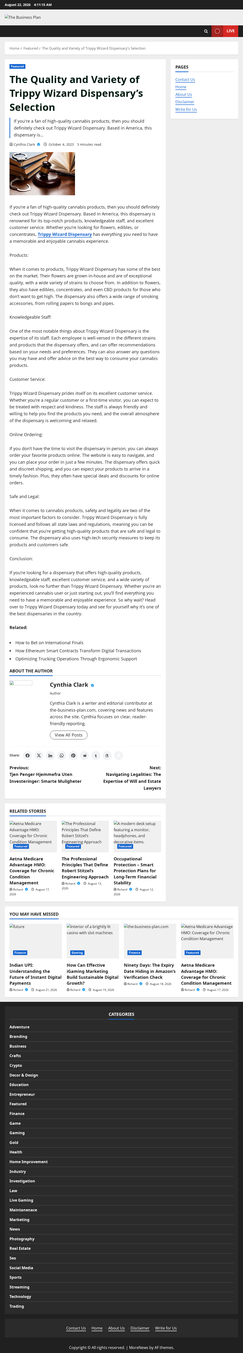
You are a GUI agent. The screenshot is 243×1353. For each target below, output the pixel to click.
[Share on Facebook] (27, 755)
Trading (16, 1306)
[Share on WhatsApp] (61, 755)
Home (180, 86)
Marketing (19, 1219)
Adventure (19, 1027)
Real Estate (20, 1248)
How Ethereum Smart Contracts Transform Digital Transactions (78, 650)
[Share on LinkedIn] (50, 755)
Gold (13, 1142)
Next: (132, 778)
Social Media (21, 1267)
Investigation (22, 1181)
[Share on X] (38, 755)
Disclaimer (184, 101)
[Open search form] (206, 31)
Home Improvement (28, 1161)
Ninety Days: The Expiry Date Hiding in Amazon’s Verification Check (150, 971)
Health (15, 1152)
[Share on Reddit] (84, 755)
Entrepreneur (22, 1094)
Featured (17, 66)
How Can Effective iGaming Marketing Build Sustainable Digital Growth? (92, 974)
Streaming (19, 1287)
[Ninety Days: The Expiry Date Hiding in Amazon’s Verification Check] (150, 941)
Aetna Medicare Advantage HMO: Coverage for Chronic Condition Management (31, 871)
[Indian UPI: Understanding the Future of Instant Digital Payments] (35, 941)
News (14, 1229)
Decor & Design (23, 1075)
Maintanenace (23, 1210)
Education (19, 1084)
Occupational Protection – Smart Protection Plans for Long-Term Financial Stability (135, 871)
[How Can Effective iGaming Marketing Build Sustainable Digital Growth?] (93, 941)
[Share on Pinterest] (73, 755)
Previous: (45, 774)
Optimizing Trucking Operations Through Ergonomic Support (76, 659)
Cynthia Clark (25, 144)
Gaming (77, 953)
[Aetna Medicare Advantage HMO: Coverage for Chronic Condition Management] (33, 836)
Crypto (15, 1065)
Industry (17, 1171)
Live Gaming (21, 1200)
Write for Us (186, 109)
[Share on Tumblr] (95, 755)
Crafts (15, 1055)
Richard (18, 889)
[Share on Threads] (107, 755)
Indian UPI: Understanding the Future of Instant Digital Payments (35, 974)
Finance (20, 953)
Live (231, 30)
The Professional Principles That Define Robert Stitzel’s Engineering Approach (85, 868)
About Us (183, 94)
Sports (15, 1277)
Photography (21, 1238)
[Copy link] (118, 755)
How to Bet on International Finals (49, 642)
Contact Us (185, 79)
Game (15, 1123)
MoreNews (138, 1347)
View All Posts (69, 735)
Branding (18, 1036)
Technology (20, 1296)
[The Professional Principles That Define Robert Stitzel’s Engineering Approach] (85, 836)
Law (13, 1190)
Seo (12, 1258)
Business (17, 1046)
